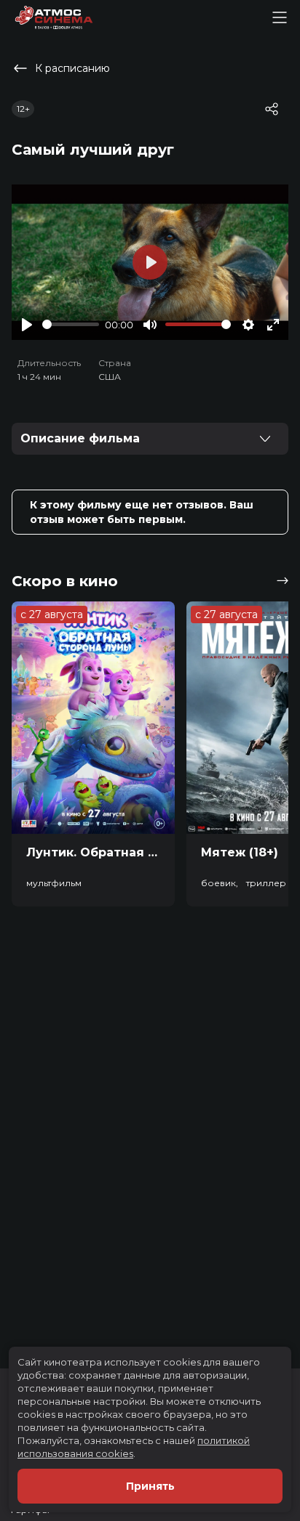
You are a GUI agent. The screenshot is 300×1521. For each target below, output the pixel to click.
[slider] (70, 324)
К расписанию (72, 68)
